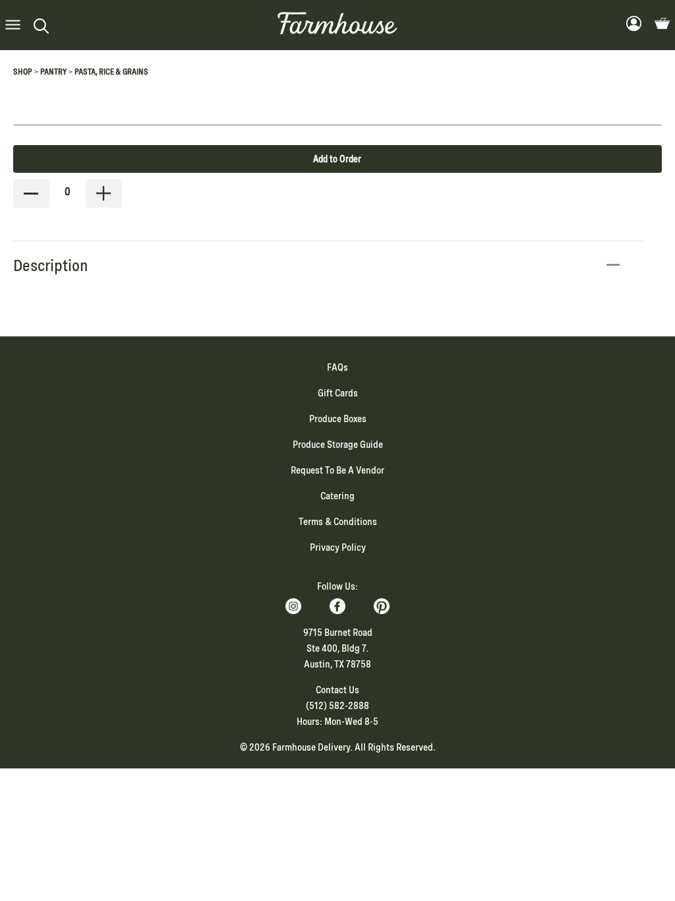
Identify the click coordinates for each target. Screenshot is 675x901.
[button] (12, 25)
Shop (22, 72)
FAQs (337, 367)
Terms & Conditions (338, 522)
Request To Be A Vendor (337, 470)
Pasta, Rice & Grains (111, 72)
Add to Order (337, 159)
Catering (337, 496)
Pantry (53, 72)
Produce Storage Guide (338, 444)
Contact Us (337, 690)
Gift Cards (338, 393)
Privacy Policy (338, 547)
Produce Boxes (338, 419)
